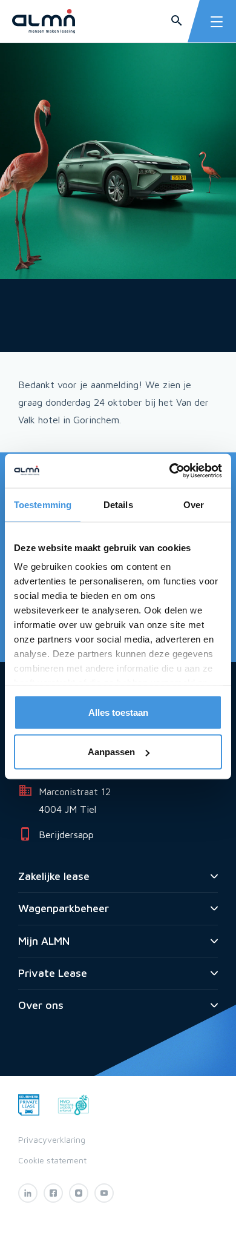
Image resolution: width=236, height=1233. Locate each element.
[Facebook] (53, 1193)
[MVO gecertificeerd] (73, 1103)
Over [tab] (193, 504)
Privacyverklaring (51, 1139)
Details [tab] (118, 504)
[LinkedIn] (28, 1193)
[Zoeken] (176, 21)
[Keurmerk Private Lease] (28, 1103)
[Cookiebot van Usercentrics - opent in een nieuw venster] (169, 471)
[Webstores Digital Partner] (43, 21)
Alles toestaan (118, 712)
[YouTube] (104, 1193)
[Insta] (78, 1193)
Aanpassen (111, 752)
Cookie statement (52, 1160)
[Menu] (216, 22)
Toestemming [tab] (42, 504)
